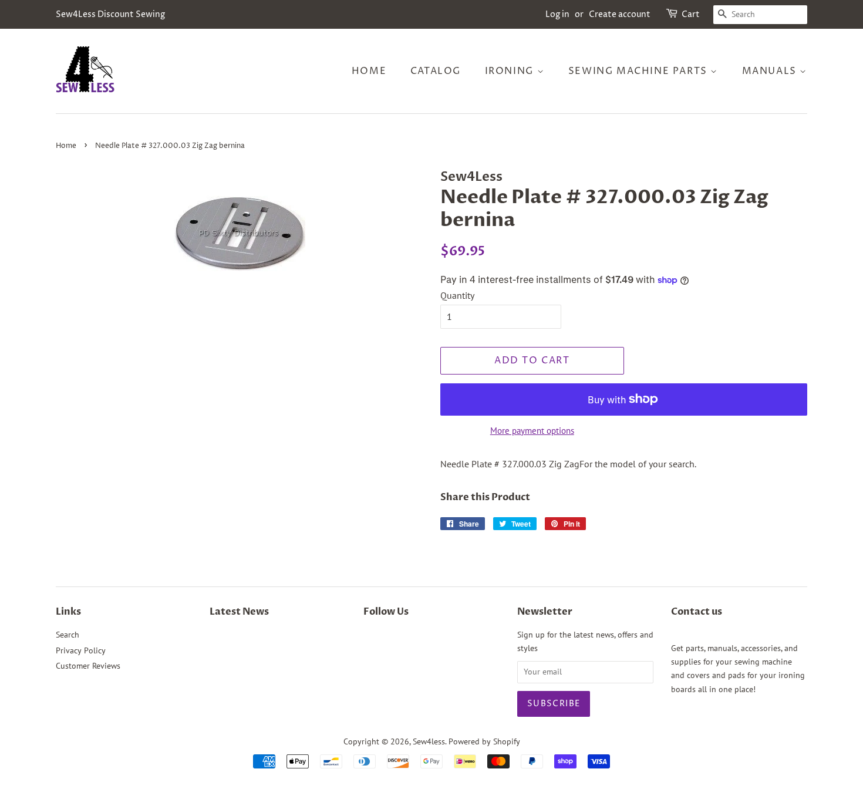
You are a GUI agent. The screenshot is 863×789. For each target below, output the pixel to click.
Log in (557, 14)
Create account (619, 14)
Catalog (435, 71)
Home (369, 71)
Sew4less (429, 741)
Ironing (511, 71)
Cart (691, 14)
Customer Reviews (88, 665)
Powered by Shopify (484, 741)
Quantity (457, 295)
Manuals (771, 71)
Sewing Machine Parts (639, 71)
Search (67, 634)
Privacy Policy (81, 650)
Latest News (239, 611)
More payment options (532, 430)
